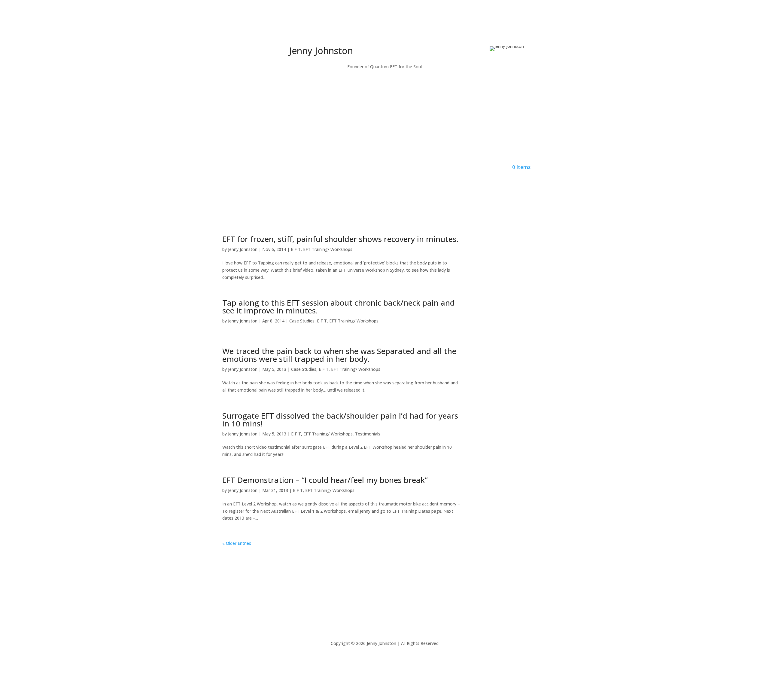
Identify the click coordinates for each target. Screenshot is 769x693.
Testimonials (367, 434)
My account (490, 167)
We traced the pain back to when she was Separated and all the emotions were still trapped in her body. (339, 355)
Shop (445, 167)
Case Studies (302, 321)
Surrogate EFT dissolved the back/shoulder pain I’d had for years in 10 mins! (340, 419)
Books (427, 167)
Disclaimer (351, 604)
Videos (407, 167)
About (260, 167)
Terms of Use (414, 604)
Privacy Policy (381, 604)
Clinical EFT (290, 167)
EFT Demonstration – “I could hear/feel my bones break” (325, 480)
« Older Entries (236, 543)
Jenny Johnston (242, 249)
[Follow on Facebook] (239, 51)
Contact (464, 167)
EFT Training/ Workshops (327, 249)
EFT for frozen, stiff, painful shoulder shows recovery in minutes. (340, 239)
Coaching (385, 167)
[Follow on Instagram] (251, 51)
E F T (296, 249)
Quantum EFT (321, 167)
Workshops (352, 167)
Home (242, 167)
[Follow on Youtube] (263, 51)
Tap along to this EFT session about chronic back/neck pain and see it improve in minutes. (338, 306)
